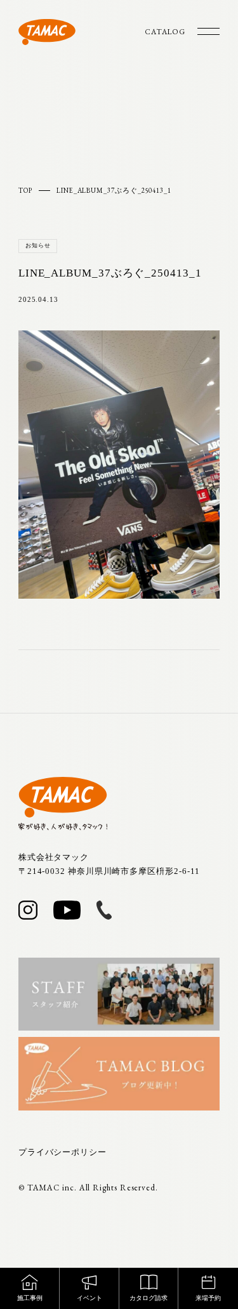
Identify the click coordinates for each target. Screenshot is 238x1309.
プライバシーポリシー (62, 1152)
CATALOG (165, 32)
